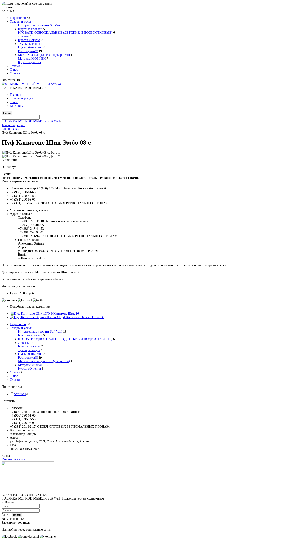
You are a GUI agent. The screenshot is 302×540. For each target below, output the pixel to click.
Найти (7, 113)
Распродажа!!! (28, 51)
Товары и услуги (21, 21)
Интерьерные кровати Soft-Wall (40, 25)
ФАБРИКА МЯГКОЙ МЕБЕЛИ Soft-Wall (31, 121)
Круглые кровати (30, 29)
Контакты (17, 105)
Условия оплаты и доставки (29, 210)
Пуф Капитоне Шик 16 (62, 313)
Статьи (15, 66)
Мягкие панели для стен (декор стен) (44, 55)
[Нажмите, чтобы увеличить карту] (28, 491)
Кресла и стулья (29, 40)
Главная (15, 94)
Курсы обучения (29, 62)
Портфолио (18, 18)
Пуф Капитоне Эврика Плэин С (81, 317)
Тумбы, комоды (29, 43)
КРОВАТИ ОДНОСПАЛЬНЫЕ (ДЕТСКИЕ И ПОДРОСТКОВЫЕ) (65, 32)
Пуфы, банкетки (29, 47)
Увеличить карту (13, 459)
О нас (14, 69)
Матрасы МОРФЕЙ (32, 58)
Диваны (23, 36)
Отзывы (15, 73)
